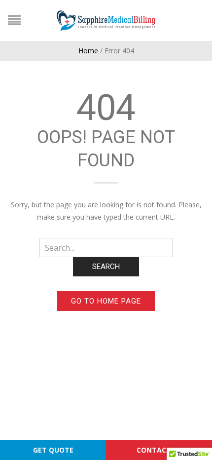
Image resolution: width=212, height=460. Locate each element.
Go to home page (106, 301)
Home (88, 50)
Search (106, 266)
